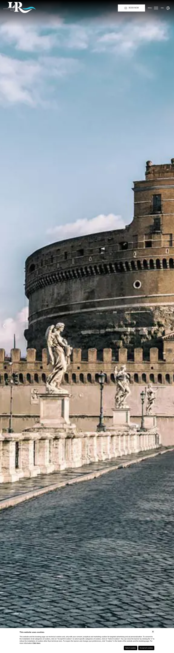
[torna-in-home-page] (19, 8)
